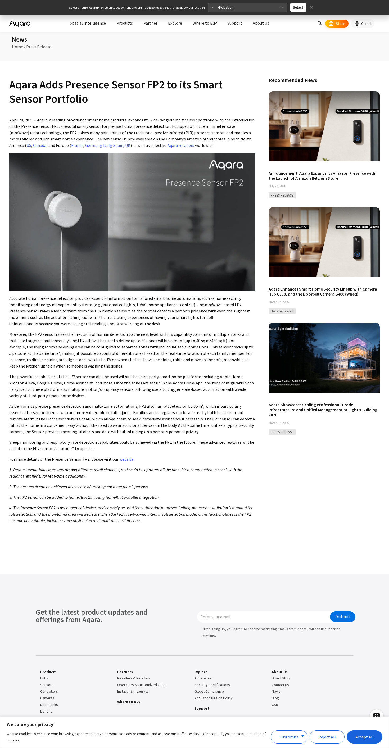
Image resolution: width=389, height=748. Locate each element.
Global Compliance (209, 691)
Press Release (38, 46)
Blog (275, 698)
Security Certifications (212, 684)
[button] (320, 23)
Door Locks (49, 704)
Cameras (47, 698)
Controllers (49, 691)
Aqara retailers (181, 145)
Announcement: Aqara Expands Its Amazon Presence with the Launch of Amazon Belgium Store (322, 175)
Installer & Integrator (133, 691)
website (126, 459)
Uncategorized (282, 311)
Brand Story (281, 678)
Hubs (44, 678)
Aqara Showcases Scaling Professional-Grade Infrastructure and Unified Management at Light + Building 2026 (323, 409)
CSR (275, 704)
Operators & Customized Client (142, 684)
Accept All (364, 737)
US (28, 145)
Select (298, 7)
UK (127, 145)
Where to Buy (128, 701)
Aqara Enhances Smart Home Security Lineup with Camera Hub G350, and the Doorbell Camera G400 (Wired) (323, 291)
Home (17, 46)
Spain (118, 145)
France (77, 145)
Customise (289, 737)
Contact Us (280, 684)
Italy (107, 145)
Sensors (46, 684)
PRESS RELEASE (282, 195)
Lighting (46, 711)
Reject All (327, 737)
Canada (39, 145)
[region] (194, 732)
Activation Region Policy (214, 698)
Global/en (225, 7)
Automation (204, 678)
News (276, 691)
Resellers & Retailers (134, 678)
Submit (343, 616)
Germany (93, 145)
